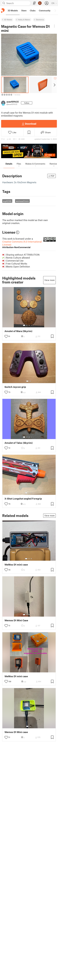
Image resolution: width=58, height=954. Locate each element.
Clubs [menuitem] (32, 10)
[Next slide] (54, 85)
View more (49, 280)
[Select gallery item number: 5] (33, 325)
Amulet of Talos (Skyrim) (19, 442)
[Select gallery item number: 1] (24, 325)
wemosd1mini (22, 201)
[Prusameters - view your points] (40, 3)
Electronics (40, 20)
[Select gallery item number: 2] (26, 325)
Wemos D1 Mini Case (16, 620)
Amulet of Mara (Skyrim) (18, 331)
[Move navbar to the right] (55, 10)
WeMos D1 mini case (16, 564)
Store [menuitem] (23, 10)
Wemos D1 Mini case (16, 732)
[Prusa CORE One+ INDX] (29, 151)
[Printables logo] (3, 10)
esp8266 (7, 201)
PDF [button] (53, 176)
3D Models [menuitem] (13, 10)
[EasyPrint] (34, 3)
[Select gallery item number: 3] (29, 325)
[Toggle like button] (6, 336)
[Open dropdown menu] (54, 26)
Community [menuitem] (44, 10)
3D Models (8, 20)
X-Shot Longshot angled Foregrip (23, 498)
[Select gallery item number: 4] (31, 325)
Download (30, 123)
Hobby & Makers (24, 20)
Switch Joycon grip (15, 387)
